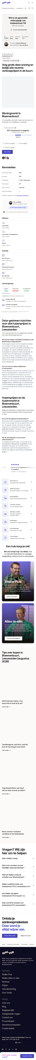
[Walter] (6, 2)
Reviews (5, 981)
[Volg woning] (32, 8)
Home (3, 944)
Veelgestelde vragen (11, 1014)
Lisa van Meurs (24, 45)
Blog (4, 1006)
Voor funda (7, 992)
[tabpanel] (18, 302)
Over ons (6, 1003)
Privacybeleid (8, 1021)
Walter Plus (7, 974)
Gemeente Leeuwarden (8, 8)
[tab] (6, 290)
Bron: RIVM (5, 311)
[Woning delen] (29, 8)
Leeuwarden (19, 8)
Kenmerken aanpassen (23, 195)
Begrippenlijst (8, 1010)
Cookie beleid (8, 1028)
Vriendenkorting (9, 989)
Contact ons (7, 1017)
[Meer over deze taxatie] (18, 60)
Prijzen (5, 985)
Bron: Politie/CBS (13, 311)
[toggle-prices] (10, 30)
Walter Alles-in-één (10, 978)
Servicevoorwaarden (11, 1025)
